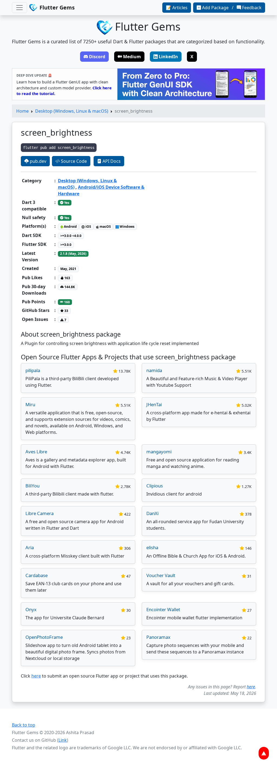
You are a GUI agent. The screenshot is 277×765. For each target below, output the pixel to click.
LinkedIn (168, 57)
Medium (132, 57)
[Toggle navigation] (19, 7)
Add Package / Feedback (232, 8)
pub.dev (37, 161)
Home (22, 111)
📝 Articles (176, 8)
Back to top (23, 725)
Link (62, 740)
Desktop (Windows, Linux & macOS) (71, 111)
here (36, 676)
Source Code (73, 161)
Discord (97, 57)
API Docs (111, 161)
